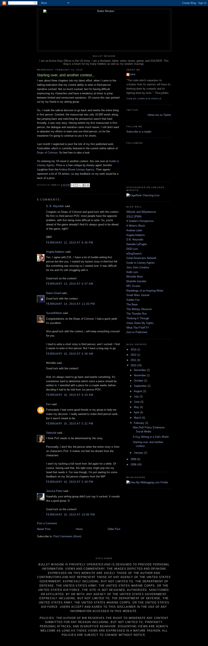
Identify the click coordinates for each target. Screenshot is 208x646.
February (139, 422)
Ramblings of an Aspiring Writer (144, 290)
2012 (134, 354)
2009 (134, 459)
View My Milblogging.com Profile (149, 482)
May (137, 407)
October (139, 380)
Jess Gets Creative (137, 267)
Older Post (114, 529)
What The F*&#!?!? (137, 327)
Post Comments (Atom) (67, 536)
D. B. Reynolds (55, 206)
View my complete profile (144, 99)
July (137, 396)
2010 (134, 365)
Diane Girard (53, 293)
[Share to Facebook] (84, 185)
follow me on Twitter (159, 114)
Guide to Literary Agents (140, 262)
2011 (134, 360)
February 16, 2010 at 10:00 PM (70, 514)
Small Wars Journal (137, 295)
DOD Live (132, 248)
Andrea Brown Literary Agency (76, 169)
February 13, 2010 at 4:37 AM (69, 283)
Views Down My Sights (140, 323)
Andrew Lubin (134, 230)
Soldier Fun (133, 299)
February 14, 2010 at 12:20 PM (70, 303)
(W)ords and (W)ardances (141, 211)
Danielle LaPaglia (136, 244)
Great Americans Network (141, 258)
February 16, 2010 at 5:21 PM (69, 423)
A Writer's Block (135, 225)
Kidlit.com (132, 272)
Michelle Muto (134, 276)
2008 (134, 464)
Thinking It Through (137, 318)
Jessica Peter (54, 490)
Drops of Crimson (47, 152)
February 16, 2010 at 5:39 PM (69, 481)
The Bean (132, 304)
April (137, 412)
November (140, 375)
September (140, 385)
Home (79, 529)
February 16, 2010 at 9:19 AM (69, 394)
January (139, 452)
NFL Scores (133, 285)
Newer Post (44, 529)
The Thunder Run (136, 313)
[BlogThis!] (76, 185)
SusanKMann (54, 313)
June (137, 401)
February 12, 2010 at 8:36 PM (69, 242)
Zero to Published (136, 332)
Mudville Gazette (136, 281)
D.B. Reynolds (134, 239)
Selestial (51, 432)
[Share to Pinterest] (88, 185)
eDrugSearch (134, 253)
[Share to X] (80, 185)
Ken (48, 404)
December (140, 370)
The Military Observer (139, 309)
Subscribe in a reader (138, 131)
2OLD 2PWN (133, 216)
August (138, 391)
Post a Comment (47, 523)
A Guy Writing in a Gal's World (150, 436)
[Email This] (72, 185)
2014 (134, 349)
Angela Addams (55, 251)
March (138, 417)
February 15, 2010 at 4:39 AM (69, 353)
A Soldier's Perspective (140, 221)
